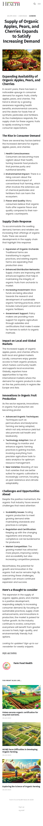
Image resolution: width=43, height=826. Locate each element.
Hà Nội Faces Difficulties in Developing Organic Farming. (19, 750)
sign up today (9, 653)
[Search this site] (34, 4)
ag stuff (21, 810)
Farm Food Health (23, 663)
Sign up (21, 807)
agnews (32, 16)
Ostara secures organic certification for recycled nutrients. (20, 713)
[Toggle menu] (39, 4)
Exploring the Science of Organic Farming (21, 786)
